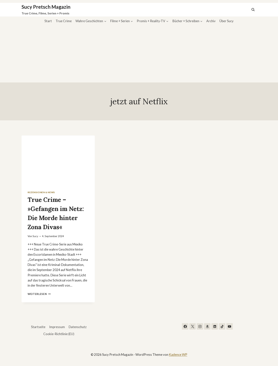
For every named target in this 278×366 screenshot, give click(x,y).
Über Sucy (226, 21)
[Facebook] (185, 326)
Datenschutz (78, 327)
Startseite (38, 327)
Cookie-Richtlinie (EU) (58, 334)
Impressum (57, 327)
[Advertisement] (139, 54)
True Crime (64, 21)
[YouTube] (229, 326)
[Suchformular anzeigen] (253, 9)
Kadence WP (178, 355)
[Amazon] (207, 326)
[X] (192, 326)
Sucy (35, 236)
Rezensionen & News (41, 192)
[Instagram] (200, 326)
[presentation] (58, 160)
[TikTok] (222, 326)
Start (48, 21)
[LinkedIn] (214, 326)
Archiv (211, 21)
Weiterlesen (39, 293)
